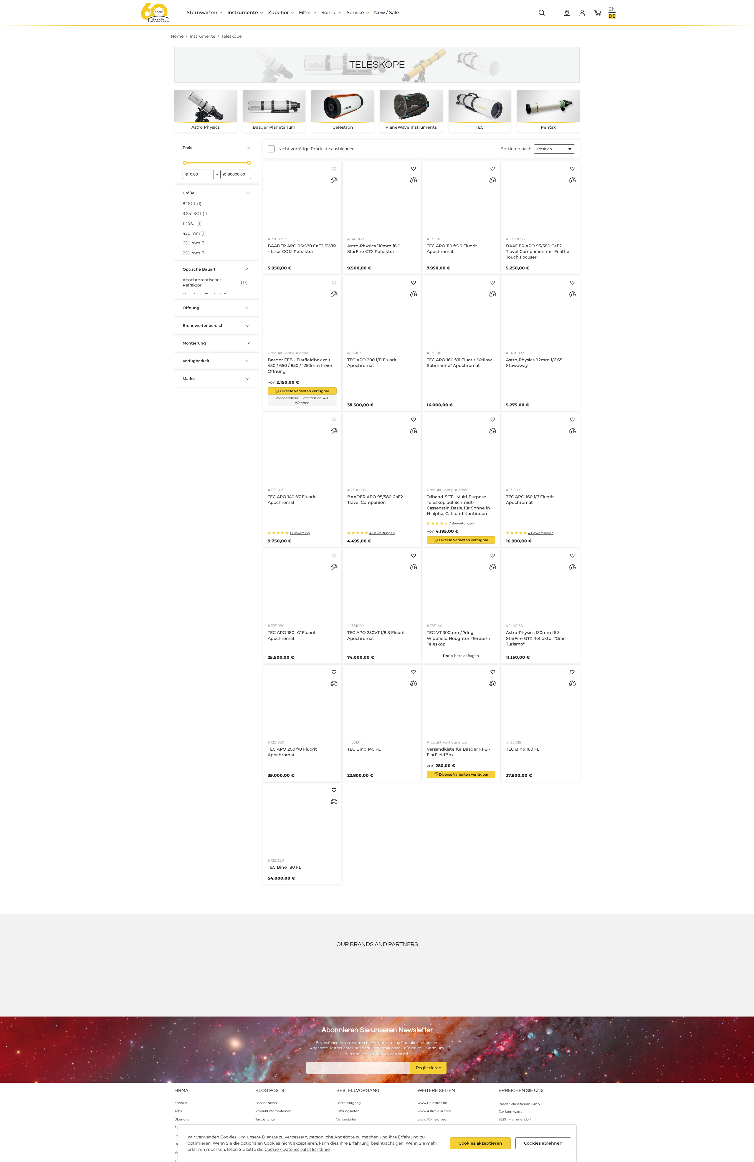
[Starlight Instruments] (473, 976)
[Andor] (217, 976)
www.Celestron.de (432, 1103)
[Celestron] (537, 976)
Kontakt (180, 1103)
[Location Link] (567, 13)
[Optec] (313, 976)
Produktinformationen (273, 1111)
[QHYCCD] (345, 976)
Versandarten (346, 1119)
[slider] (185, 163)
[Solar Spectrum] (281, 976)
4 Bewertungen (382, 533)
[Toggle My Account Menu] (582, 13)
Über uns (181, 1119)
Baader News (266, 1103)
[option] (612, 9)
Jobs (178, 1111)
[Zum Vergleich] (334, 180)
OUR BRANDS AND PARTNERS (377, 944)
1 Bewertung (300, 533)
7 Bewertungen (461, 523)
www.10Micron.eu (432, 1119)
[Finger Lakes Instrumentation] (441, 976)
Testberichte (265, 1119)
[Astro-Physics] (569, 976)
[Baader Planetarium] (154, 12)
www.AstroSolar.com (434, 1111)
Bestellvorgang (348, 1103)
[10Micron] (185, 976)
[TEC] (409, 976)
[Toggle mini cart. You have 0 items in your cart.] (598, 13)
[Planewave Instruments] (505, 976)
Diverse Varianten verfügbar (304, 391)
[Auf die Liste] (334, 169)
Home (177, 36)
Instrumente (202, 36)
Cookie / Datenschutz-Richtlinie (297, 1149)
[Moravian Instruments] (249, 976)
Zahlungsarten (347, 1111)
